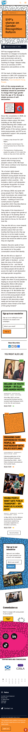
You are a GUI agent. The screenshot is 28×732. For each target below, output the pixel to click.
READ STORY (7, 406)
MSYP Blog (13, 13)
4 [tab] (12, 679)
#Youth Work (18, 395)
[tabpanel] (7, 669)
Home (6, 13)
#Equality (6, 513)
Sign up (7, 332)
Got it (6, 729)
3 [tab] (9, 679)
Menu (25, 2)
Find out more (8, 619)
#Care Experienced (8, 452)
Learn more (4, 724)
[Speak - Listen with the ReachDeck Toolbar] (26, 730)
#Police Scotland (8, 453)
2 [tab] (6, 679)
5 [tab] (15, 679)
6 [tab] (18, 679)
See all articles (14, 533)
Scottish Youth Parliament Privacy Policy (10, 717)
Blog (21, 361)
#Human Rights (8, 393)
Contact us (8, 708)
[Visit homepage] (4, 3)
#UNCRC (12, 395)
